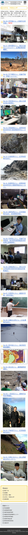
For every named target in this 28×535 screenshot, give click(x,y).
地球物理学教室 (8, 510)
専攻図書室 (7, 508)
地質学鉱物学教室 (8, 512)
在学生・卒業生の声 (9, 497)
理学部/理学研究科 (8, 520)
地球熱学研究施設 (8, 516)
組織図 (6, 492)
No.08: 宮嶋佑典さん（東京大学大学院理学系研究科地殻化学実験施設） (14, 268)
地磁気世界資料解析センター (11, 514)
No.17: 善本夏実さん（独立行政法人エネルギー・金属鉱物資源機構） (14, 47)
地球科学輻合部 (8, 518)
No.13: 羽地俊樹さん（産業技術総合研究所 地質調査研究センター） (14, 129)
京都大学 (6, 523)
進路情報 (6, 499)
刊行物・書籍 (7, 494)
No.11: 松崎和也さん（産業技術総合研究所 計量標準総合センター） (14, 185)
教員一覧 (6, 490)
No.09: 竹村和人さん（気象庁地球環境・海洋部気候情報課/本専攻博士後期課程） (14, 240)
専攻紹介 (5, 488)
